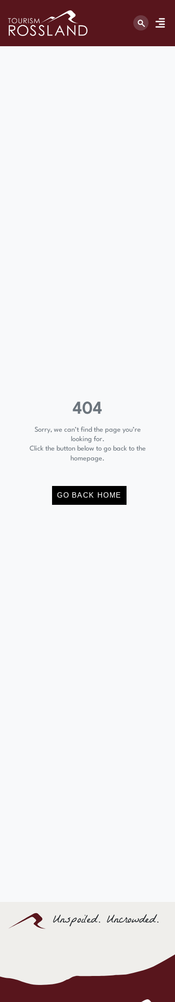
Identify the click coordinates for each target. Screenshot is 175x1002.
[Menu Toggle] (160, 23)
